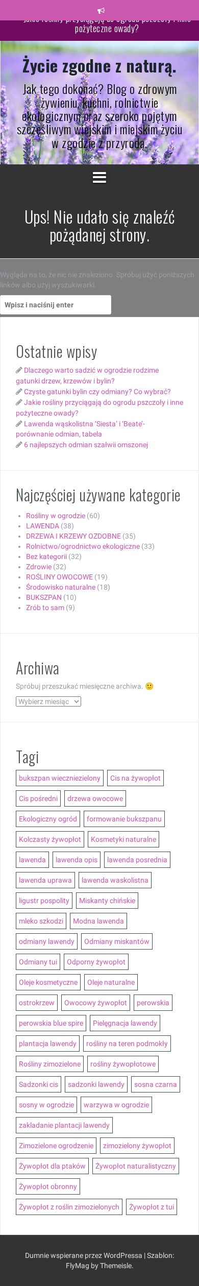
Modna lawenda (98, 921)
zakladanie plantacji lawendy (64, 1125)
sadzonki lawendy (96, 1084)
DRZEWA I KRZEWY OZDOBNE (73, 536)
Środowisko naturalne (60, 587)
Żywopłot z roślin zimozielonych (69, 1207)
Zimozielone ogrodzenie (56, 1146)
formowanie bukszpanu (124, 819)
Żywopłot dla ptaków (52, 1166)
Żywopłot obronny (48, 1186)
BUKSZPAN (44, 597)
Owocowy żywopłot (95, 1003)
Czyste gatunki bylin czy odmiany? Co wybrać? (97, 391)
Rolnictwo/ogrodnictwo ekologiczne (83, 546)
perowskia (153, 1003)
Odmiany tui (38, 962)
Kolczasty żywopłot (50, 839)
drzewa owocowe (95, 798)
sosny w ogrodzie (46, 1105)
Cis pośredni (38, 798)
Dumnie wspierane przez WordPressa (84, 1255)
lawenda (32, 860)
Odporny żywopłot (96, 962)
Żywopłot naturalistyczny (135, 1166)
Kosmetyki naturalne (123, 839)
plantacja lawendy (48, 1043)
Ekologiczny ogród (48, 819)
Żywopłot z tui (151, 1207)
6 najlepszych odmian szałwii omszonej (86, 445)
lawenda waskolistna (115, 880)
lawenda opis (76, 860)
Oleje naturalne (111, 982)
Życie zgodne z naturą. (99, 65)
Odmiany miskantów (117, 941)
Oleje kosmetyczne (48, 982)
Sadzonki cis (38, 1084)
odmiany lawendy (46, 941)
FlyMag (77, 1265)
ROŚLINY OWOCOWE (59, 577)
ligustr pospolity (44, 900)
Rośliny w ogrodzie (55, 516)
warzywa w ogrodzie (116, 1105)
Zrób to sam (45, 607)
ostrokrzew (37, 1003)
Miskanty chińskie (107, 900)
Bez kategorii (46, 556)
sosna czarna (155, 1084)
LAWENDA (42, 526)
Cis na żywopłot (135, 778)
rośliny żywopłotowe (123, 1064)
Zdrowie (39, 567)
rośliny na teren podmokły (127, 1043)
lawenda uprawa (45, 880)
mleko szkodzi (41, 921)
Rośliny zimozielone (50, 1064)
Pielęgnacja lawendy (125, 1023)
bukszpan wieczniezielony (60, 778)
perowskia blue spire (51, 1023)
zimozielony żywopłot (137, 1146)
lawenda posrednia (137, 860)
